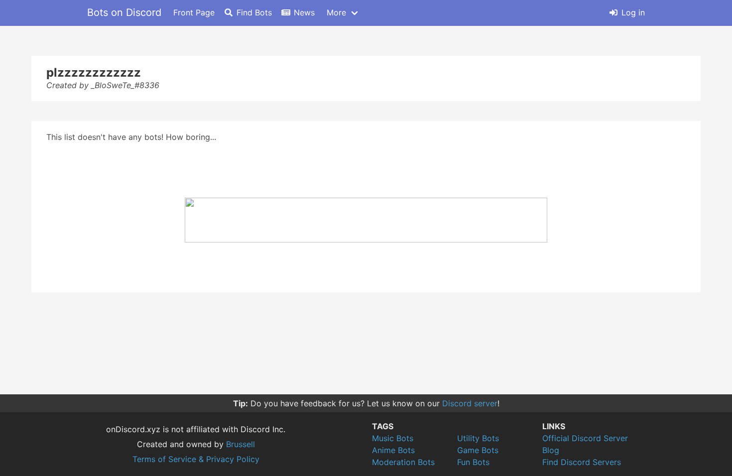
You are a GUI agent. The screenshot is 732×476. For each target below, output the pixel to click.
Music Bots (392, 438)
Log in (633, 12)
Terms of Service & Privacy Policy (195, 459)
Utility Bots (478, 438)
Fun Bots (473, 462)
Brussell (240, 444)
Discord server (469, 403)
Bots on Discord (124, 12)
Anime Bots (393, 450)
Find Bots (254, 12)
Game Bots (477, 450)
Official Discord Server (585, 438)
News (304, 12)
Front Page (194, 12)
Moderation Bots (403, 462)
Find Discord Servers (581, 462)
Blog (550, 450)
